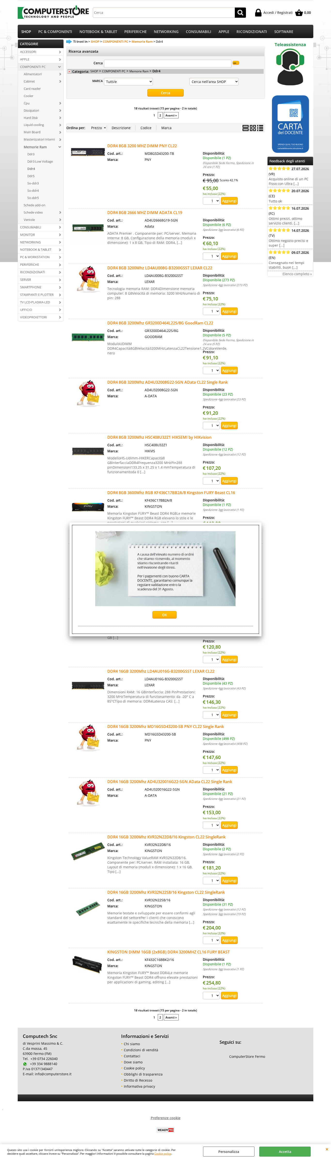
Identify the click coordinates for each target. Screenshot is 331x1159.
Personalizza (228, 1151)
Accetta (285, 1151)
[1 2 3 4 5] (212, 371)
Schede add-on (34, 205)
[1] (212, 201)
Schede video (33, 212)
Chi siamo (132, 1044)
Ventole (29, 219)
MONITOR (27, 234)
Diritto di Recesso (138, 1080)
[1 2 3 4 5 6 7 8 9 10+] (212, 311)
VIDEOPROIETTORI (33, 317)
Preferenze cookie (166, 1118)
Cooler (28, 96)
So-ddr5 (33, 198)
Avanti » (171, 115)
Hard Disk (31, 118)
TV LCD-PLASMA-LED (35, 302)
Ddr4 (31, 168)
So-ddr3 (33, 183)
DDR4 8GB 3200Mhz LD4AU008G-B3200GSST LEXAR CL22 (159, 268)
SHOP (26, 31)
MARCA (97, 81)
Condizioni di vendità (141, 1050)
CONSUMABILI (198, 31)
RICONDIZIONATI (251, 31)
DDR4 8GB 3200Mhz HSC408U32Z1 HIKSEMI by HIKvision (159, 437)
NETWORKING (166, 31)
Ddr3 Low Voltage (40, 161)
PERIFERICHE (135, 31)
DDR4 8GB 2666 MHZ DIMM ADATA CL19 (144, 212)
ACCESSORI (28, 52)
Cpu (27, 103)
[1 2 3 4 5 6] (212, 256)
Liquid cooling (34, 125)
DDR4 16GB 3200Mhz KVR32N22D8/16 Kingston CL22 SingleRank (166, 837)
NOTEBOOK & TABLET (98, 31)
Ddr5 (30, 176)
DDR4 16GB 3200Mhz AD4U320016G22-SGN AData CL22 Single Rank (169, 781)
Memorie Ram (35, 147)
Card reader (32, 88)
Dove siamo (133, 1062)
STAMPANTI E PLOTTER (37, 294)
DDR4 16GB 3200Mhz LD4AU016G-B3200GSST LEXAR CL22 (160, 671)
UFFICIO (26, 309)
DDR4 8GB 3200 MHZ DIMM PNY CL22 (142, 146)
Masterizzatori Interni (39, 139)
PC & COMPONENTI (55, 31)
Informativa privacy (139, 1086)
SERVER (25, 279)
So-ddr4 (33, 190)
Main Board (32, 132)
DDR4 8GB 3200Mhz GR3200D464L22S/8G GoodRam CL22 (160, 323)
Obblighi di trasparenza (143, 1074)
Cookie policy (162, 1153)
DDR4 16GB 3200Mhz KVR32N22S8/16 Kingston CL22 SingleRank (166, 892)
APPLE (224, 31)
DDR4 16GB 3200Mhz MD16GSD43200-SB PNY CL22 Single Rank (165, 726)
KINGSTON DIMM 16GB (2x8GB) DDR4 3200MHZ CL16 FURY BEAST (168, 952)
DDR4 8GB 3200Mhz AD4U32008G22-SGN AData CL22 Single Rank (167, 382)
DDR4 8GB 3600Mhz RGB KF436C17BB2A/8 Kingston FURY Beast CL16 (171, 492)
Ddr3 (30, 154)
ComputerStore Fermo (247, 1056)
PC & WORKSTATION (35, 257)
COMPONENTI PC (33, 67)
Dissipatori (31, 110)
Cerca (98, 63)
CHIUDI (327, 1149)
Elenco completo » (297, 274)
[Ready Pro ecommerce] (165, 1130)
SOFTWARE (283, 31)
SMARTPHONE (30, 287)
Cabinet (29, 81)
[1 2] (212, 881)
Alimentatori (33, 74)
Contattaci (132, 1056)
